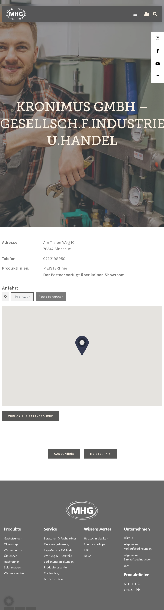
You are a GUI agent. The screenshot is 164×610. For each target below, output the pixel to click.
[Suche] (155, 14)
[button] (135, 14)
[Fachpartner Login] (146, 14)
